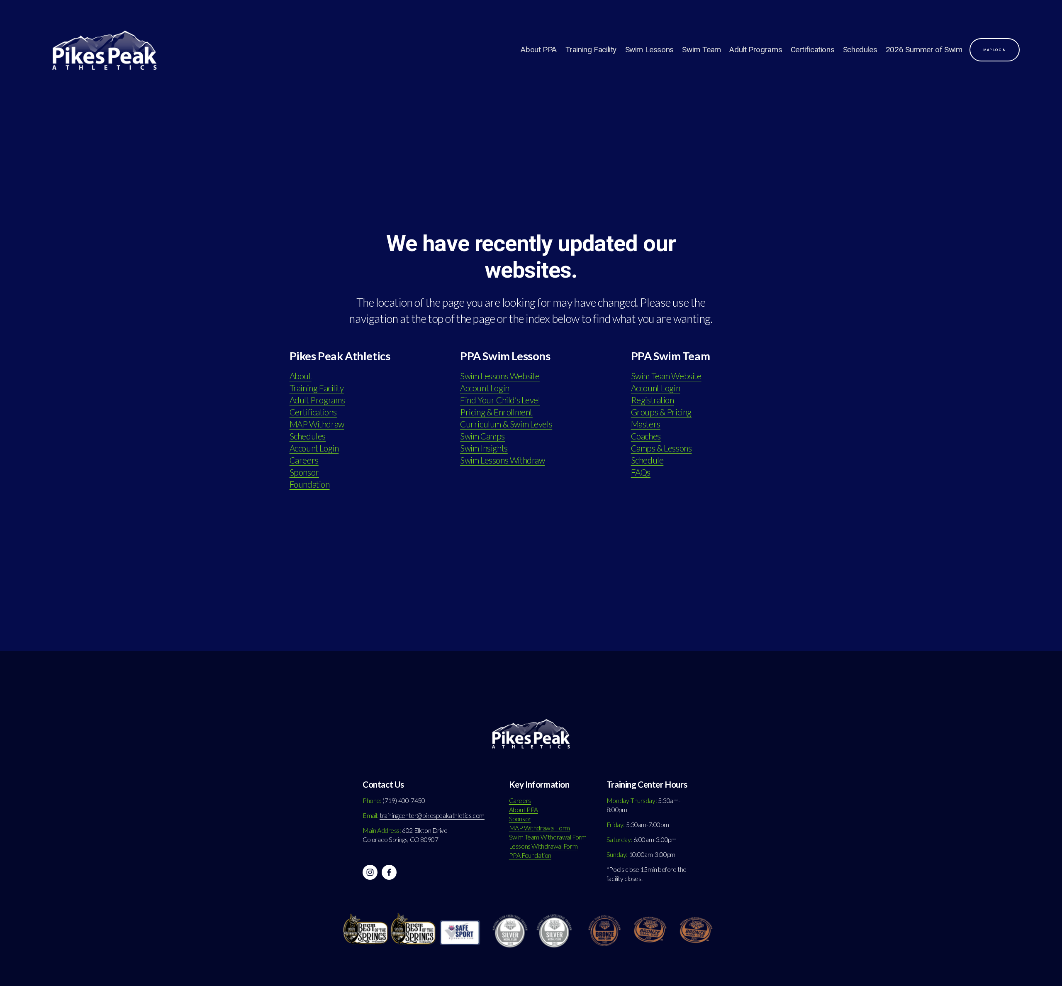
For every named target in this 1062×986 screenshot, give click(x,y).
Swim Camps (482, 436)
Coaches (646, 436)
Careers (304, 460)
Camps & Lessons (661, 448)
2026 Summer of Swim (924, 49)
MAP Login (994, 50)
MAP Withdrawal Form (539, 828)
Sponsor (304, 472)
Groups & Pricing (661, 412)
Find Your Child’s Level (500, 400)
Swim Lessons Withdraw (502, 460)
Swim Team (701, 49)
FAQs (640, 472)
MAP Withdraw (317, 424)
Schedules (860, 49)
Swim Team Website (666, 376)
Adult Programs (755, 49)
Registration (652, 400)
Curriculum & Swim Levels (506, 424)
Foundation (310, 484)
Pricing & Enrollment (496, 412)
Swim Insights (484, 448)
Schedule (647, 460)
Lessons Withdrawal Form (543, 846)
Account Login (314, 448)
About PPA (539, 49)
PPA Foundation (530, 855)
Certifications (813, 49)
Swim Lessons (649, 49)
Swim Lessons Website (500, 376)
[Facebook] (389, 872)
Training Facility (591, 49)
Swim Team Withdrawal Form (548, 837)
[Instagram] (370, 872)
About (301, 376)
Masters (645, 424)
